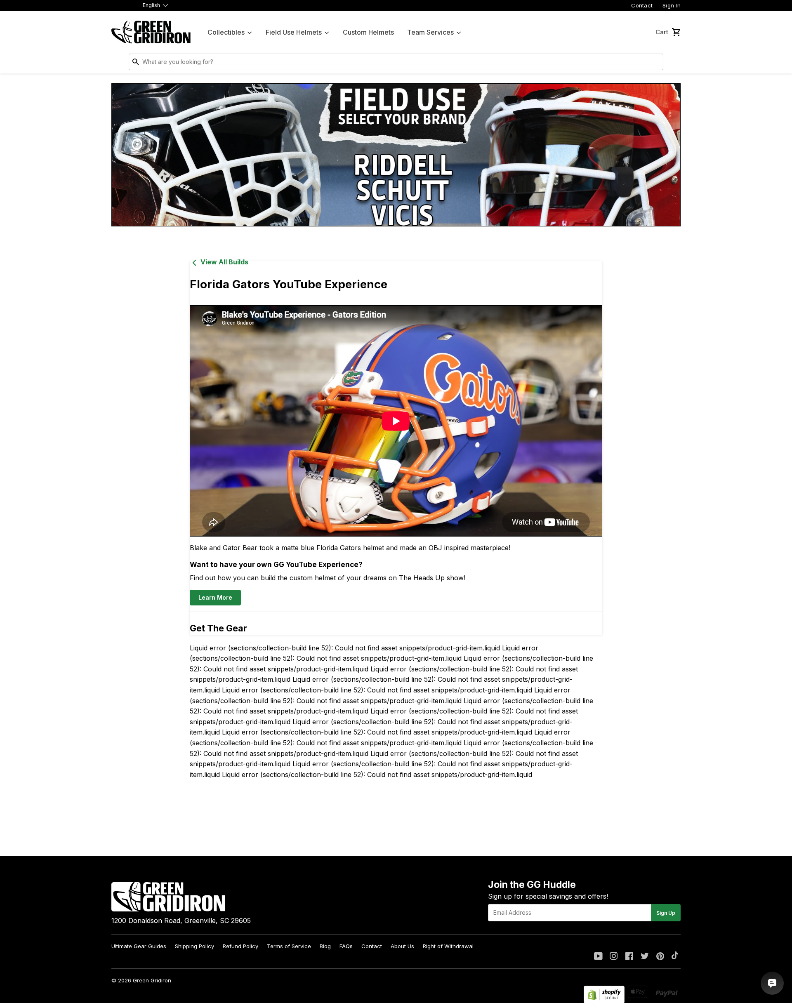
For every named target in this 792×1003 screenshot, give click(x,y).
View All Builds (224, 262)
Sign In (671, 5)
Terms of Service (289, 946)
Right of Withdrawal (448, 946)
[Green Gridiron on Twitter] (645, 957)
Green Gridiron (152, 980)
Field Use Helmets (294, 32)
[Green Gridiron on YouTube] (598, 957)
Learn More (215, 597)
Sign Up (665, 913)
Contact (642, 5)
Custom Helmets (368, 32)
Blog (325, 946)
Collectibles (226, 32)
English (151, 5)
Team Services (430, 32)
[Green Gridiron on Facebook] (629, 957)
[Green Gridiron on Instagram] (614, 957)
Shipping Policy (194, 946)
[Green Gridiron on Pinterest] (660, 957)
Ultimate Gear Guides (138, 946)
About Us (402, 946)
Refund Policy (240, 946)
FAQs (346, 946)
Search (655, 63)
